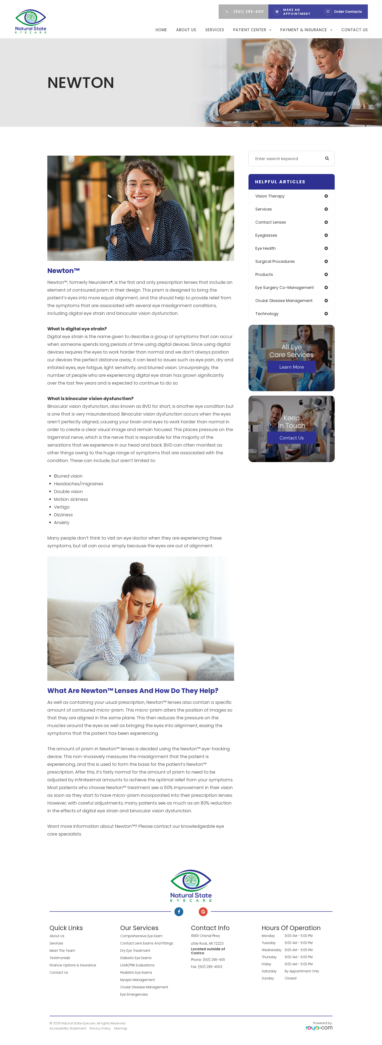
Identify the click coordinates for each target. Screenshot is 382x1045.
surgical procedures (275, 261)
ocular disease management (284, 300)
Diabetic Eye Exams (136, 958)
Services (214, 30)
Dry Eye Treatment (135, 950)
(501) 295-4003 (210, 966)
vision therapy (270, 196)
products (264, 274)
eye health (265, 248)
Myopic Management (137, 979)
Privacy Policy (100, 1028)
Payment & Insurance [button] (303, 30)
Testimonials (60, 958)
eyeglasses (266, 235)
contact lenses (270, 222)
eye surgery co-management (284, 287)
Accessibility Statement (68, 1028)
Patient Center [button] (249, 30)
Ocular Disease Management (144, 987)
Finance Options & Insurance (73, 965)
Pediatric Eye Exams (136, 972)
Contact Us (354, 30)
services (263, 209)
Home (161, 30)
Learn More (291, 367)
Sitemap (120, 1028)
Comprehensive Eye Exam (141, 936)
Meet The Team (62, 950)
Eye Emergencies (134, 994)
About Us (186, 30)
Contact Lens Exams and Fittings (146, 943)
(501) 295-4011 (248, 12)
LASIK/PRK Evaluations (137, 965)
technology (267, 313)
